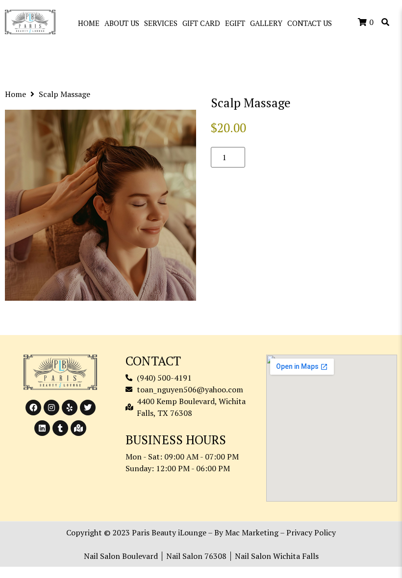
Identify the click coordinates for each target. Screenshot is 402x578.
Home (15, 94)
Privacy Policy (311, 532)
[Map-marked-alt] (78, 428)
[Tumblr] (60, 428)
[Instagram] (51, 407)
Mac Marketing (251, 532)
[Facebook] (33, 407)
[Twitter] (88, 407)
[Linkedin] (42, 428)
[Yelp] (69, 407)
